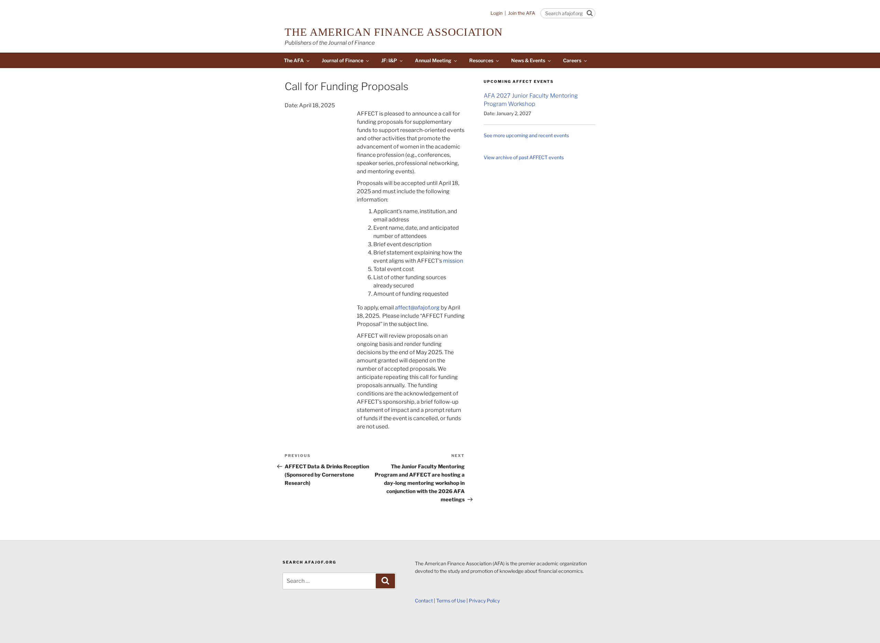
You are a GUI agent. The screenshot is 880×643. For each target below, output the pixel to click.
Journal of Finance (342, 60)
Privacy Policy (484, 600)
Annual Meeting (433, 60)
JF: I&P (389, 60)
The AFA (294, 60)
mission (453, 261)
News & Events (528, 60)
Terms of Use (450, 600)
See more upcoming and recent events (526, 135)
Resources (481, 60)
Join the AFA (521, 13)
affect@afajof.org (417, 307)
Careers (572, 60)
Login (497, 13)
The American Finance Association (394, 32)
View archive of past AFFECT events (524, 157)
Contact (424, 600)
